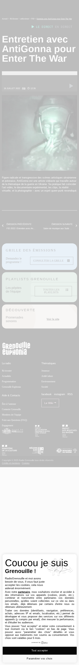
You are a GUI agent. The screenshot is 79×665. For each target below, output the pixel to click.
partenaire (24, 591)
